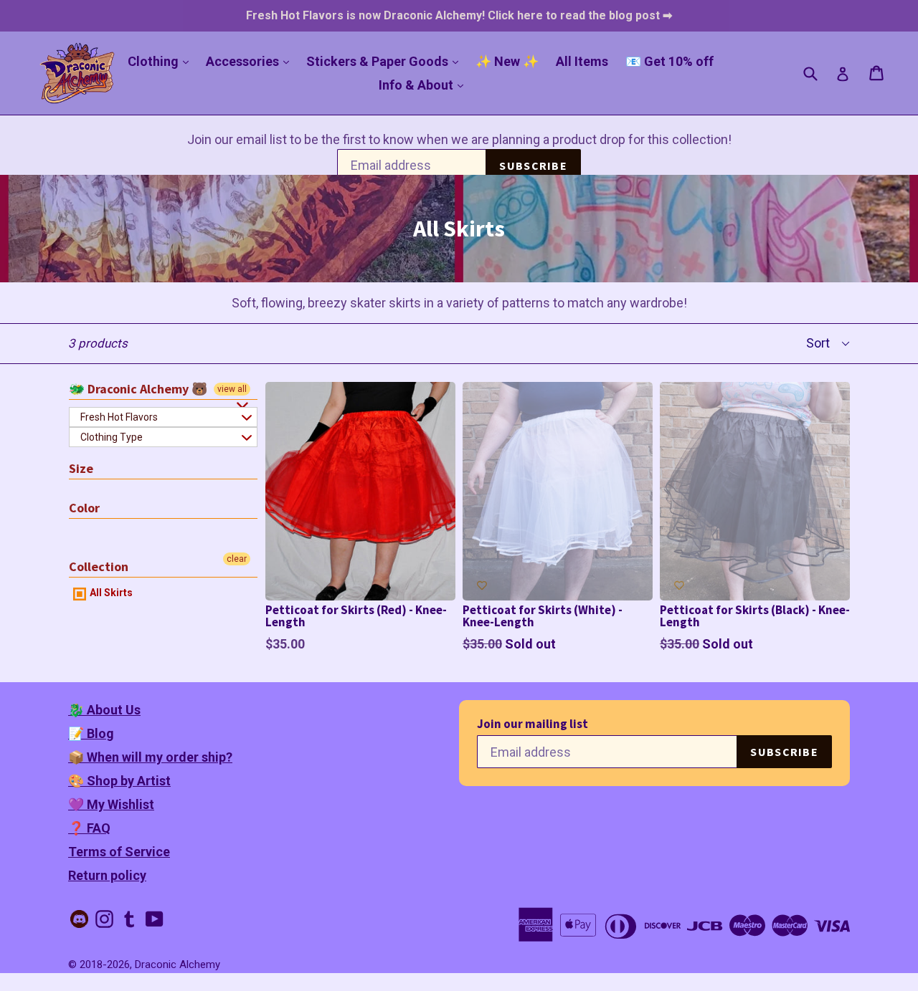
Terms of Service (119, 851)
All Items (582, 61)
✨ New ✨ (507, 61)
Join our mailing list (532, 724)
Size (81, 468)
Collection (98, 566)
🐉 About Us (104, 709)
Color (84, 507)
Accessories (251, 61)
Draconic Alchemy (177, 964)
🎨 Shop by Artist (119, 780)
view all (232, 389)
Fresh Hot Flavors (119, 417)
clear (237, 559)
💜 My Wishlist (111, 804)
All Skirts (110, 592)
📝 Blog (91, 733)
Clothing (162, 61)
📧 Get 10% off (669, 61)
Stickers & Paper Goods (385, 61)
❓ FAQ (89, 828)
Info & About (424, 84)
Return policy (107, 875)
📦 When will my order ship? (150, 757)
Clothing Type (111, 437)
